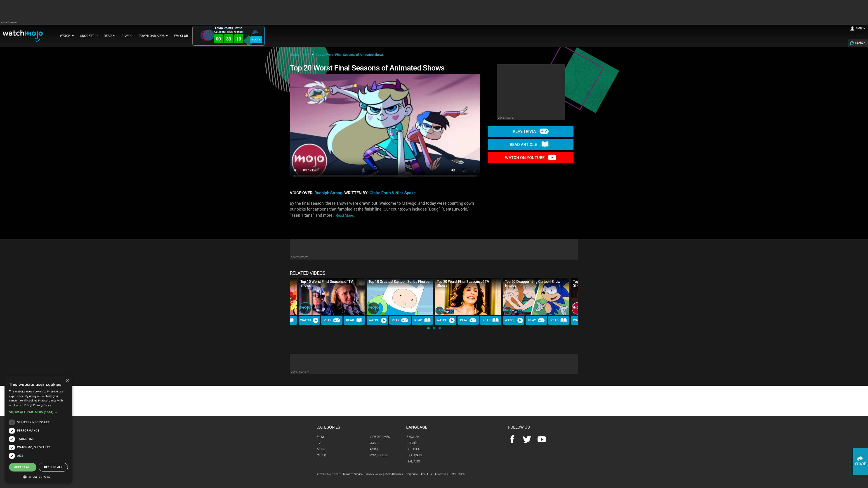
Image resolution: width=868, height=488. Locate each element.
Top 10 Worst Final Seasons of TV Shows (326, 283)
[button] (428, 328)
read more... (346, 215)
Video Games (380, 437)
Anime (375, 449)
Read (350, 320)
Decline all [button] (53, 467)
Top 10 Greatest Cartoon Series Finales (398, 281)
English (413, 437)
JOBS (452, 474)
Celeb (321, 455)
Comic (375, 443)
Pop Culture (379, 455)
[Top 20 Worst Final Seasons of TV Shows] (468, 296)
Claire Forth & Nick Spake (393, 193)
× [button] (67, 381)
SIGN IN (861, 28)
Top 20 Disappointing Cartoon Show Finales (532, 283)
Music (321, 449)
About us (426, 474)
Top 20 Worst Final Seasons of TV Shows (463, 283)
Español (413, 443)
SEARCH (860, 42)
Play (327, 320)
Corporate (412, 474)
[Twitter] (527, 439)
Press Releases (394, 474)
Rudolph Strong (328, 193)
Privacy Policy (374, 474)
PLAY (255, 39)
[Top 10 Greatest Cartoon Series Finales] (400, 296)
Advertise (440, 474)
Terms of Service (353, 474)
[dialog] (38, 429)
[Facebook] (512, 439)
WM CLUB (181, 36)
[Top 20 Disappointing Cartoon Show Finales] (536, 296)
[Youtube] (542, 439)
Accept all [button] (22, 467)
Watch (305, 320)
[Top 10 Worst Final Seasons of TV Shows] (332, 296)
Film (320, 437)
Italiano (413, 461)
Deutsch (413, 449)
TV (319, 443)
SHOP (461, 474)
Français (414, 455)
